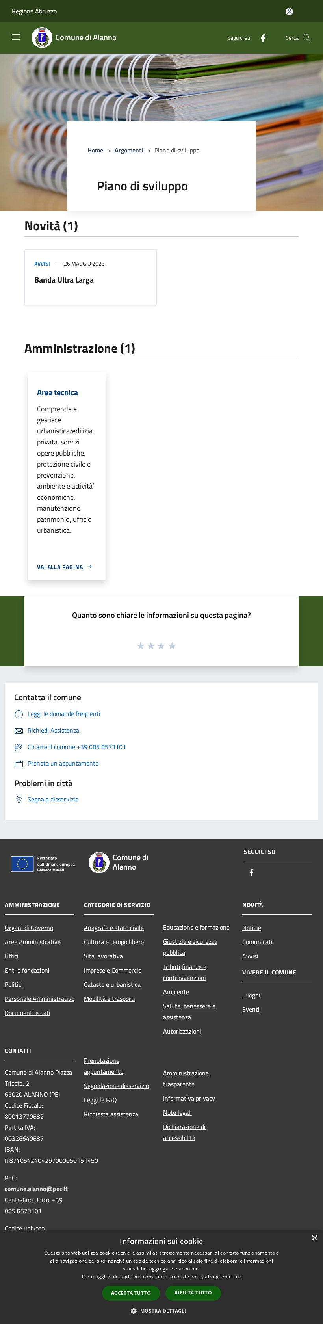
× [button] (314, 1238)
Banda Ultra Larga (64, 279)
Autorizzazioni (182, 1031)
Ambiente (176, 992)
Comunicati (257, 942)
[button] (161, 1311)
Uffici (12, 956)
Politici (14, 984)
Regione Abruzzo (34, 11)
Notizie (251, 927)
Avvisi (42, 263)
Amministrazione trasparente (186, 1078)
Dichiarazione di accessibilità (184, 1132)
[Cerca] (306, 38)
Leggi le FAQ (100, 1100)
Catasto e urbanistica (112, 984)
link (237, 1276)
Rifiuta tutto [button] (193, 1292)
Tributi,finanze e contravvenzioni (184, 972)
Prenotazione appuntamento (103, 1066)
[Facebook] (260, 37)
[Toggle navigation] (15, 37)
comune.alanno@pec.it (36, 1189)
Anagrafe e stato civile (114, 927)
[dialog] (161, 1277)
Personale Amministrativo (39, 998)
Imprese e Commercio (112, 970)
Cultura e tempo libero (114, 942)
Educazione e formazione (196, 927)
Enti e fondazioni (27, 970)
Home (95, 150)
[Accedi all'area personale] (289, 11)
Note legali (177, 1112)
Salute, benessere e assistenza (189, 1011)
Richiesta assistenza (111, 1114)
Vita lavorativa (103, 956)
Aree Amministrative (33, 942)
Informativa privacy (189, 1098)
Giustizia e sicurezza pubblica (190, 947)
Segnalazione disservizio (116, 1085)
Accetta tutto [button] (131, 1293)
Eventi (251, 1009)
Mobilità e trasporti (109, 998)
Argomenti (129, 150)
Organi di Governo (29, 927)
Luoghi (251, 995)
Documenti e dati (27, 1012)
